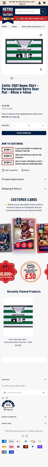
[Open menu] (4, 3)
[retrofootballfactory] (8, 15)
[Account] (39, 3)
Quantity (5, 125)
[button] (24, 405)
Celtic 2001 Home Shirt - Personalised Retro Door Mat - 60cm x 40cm (18, 340)
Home (4, 26)
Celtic (14, 26)
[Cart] (44, 3)
